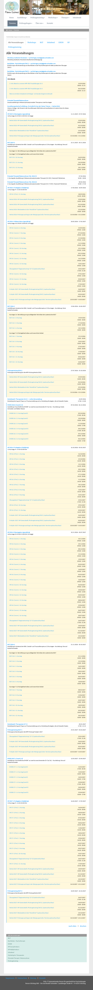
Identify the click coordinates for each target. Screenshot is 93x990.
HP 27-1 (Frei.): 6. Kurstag (17, 833)
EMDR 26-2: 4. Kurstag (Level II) (18, 428)
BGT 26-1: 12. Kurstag (16, 362)
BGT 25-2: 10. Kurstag (16, 157)
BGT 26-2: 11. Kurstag (16, 710)
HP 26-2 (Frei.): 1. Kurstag (17, 454)
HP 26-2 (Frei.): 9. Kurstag (17, 495)
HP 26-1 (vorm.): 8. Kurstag (17, 238)
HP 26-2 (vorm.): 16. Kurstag (17, 615)
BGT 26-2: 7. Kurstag (15, 690)
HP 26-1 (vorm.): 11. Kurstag (17, 253)
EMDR (61, 42)
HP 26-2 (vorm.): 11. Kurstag (17, 590)
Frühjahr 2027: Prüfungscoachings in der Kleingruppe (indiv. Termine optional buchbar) (35, 299)
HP (68, 42)
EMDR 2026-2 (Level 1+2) (15, 405)
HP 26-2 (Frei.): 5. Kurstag (17, 474)
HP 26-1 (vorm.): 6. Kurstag (17, 228)
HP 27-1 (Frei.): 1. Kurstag (17, 807)
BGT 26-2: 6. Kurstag (15, 681)
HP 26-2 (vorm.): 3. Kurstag (17, 549)
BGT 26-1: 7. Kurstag (15, 336)
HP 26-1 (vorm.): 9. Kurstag (17, 243)
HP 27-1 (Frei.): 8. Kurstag (17, 843)
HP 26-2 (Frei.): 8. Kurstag (17, 490)
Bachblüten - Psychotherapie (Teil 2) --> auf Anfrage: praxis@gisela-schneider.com (31, 71)
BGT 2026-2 (11, 644)
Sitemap (33, 978)
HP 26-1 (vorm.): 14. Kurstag (17, 274)
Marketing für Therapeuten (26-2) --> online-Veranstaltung (24, 399)
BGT (41, 42)
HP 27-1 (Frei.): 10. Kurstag (17, 853)
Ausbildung (21, 18)
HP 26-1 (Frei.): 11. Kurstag (17, 194)
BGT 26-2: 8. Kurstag (15, 695)
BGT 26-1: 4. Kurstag (15, 318)
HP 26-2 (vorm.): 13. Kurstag (17, 600)
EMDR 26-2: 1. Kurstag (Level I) (18, 413)
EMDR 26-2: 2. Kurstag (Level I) (18, 418)
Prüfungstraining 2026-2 (14, 370)
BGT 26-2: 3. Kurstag (15, 666)
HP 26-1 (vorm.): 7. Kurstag (17, 233)
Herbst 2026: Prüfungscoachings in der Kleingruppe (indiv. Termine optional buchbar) (34, 136)
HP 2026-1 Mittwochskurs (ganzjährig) (19, 221)
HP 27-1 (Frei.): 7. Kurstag (17, 838)
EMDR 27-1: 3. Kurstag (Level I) (18, 777)
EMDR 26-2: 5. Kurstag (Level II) (18, 434)
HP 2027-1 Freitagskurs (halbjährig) (18, 801)
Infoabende (77, 18)
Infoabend (51, 42)
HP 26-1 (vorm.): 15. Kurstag (17, 279)
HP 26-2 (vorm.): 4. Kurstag (17, 554)
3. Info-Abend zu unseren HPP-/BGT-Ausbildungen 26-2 (26, 88)
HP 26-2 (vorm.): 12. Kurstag (17, 595)
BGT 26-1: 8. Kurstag (15, 341)
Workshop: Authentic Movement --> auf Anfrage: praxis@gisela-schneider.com (30, 58)
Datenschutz (22, 978)
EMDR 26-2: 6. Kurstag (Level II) (18, 439)
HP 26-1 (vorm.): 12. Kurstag (17, 258)
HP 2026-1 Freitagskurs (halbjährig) (18, 188)
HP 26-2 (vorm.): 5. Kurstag (17, 559)
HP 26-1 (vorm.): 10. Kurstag (17, 248)
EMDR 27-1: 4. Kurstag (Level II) (18, 782)
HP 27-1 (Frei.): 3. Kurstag (17, 818)
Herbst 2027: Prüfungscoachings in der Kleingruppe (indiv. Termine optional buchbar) (34, 884)
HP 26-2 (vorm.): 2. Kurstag (17, 544)
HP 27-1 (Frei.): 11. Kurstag (17, 864)
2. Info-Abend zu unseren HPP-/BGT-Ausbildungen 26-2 (26, 83)
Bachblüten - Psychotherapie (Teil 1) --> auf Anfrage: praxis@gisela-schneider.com (31, 63)
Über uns (39, 23)
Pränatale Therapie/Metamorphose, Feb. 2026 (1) (22, 176)
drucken (83, 926)
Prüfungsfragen (25, 23)
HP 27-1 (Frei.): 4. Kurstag (17, 823)
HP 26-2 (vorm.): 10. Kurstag (17, 585)
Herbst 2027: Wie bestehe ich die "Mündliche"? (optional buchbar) (29, 636)
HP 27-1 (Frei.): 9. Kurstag (17, 848)
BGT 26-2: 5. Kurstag (15, 676)
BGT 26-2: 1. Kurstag (15, 656)
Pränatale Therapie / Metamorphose (18, 958)
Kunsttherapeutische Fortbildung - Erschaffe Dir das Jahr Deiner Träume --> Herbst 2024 (33, 106)
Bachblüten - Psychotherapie (16, 941)
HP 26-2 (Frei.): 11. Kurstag (17, 510)
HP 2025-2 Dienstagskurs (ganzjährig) (18, 114)
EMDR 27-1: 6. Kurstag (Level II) (18, 792)
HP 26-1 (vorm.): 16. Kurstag (17, 284)
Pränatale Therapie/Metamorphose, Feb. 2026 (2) (22, 182)
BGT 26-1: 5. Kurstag (15, 323)
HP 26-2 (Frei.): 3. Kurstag (17, 464)
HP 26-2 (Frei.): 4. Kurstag (17, 469)
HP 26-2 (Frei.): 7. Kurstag (17, 484)
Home (11, 18)
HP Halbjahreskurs (13, 949)
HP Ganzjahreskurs (13, 947)
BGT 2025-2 (11, 142)
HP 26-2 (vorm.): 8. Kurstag (17, 574)
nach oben (72, 926)
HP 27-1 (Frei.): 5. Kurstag (17, 828)
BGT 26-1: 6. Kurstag (15, 328)
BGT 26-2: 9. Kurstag (15, 700)
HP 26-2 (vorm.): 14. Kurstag (17, 605)
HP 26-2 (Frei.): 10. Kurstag (17, 505)
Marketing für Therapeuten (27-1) (17, 724)
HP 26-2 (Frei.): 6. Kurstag (17, 479)
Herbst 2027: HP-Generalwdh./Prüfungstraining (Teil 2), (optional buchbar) (31, 631)
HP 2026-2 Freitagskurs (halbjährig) (18, 447)
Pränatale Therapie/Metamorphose (17, 100)
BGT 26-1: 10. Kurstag (16, 351)
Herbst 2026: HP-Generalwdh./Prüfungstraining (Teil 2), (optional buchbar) (31, 125)
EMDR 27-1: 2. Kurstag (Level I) (18, 772)
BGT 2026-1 (11, 306)
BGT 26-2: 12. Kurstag (16, 715)
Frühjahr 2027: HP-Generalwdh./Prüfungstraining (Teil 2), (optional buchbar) (32, 294)
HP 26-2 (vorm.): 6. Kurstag (17, 564)
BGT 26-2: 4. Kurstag (15, 671)
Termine (12, 23)
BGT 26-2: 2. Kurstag (15, 661)
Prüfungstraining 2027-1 (14, 730)
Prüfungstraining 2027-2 (14, 891)
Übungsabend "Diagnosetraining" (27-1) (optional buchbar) (27, 269)
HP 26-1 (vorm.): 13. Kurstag (17, 264)
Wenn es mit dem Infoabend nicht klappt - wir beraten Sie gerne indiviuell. (31, 94)
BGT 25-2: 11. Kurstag (16, 162)
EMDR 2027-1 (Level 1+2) (15, 758)
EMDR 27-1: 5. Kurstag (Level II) (18, 787)
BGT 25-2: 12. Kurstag (16, 167)
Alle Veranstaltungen (16, 42)
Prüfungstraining (37, 18)
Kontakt (50, 23)
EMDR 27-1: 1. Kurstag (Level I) (18, 767)
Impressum (10, 978)
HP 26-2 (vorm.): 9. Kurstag (17, 580)
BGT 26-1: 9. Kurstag (15, 346)
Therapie (64, 18)
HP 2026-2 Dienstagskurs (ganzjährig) (18, 532)
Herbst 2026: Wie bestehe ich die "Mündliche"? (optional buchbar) (29, 130)
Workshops (52, 18)
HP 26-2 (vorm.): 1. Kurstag (17, 539)
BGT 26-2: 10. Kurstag (16, 705)
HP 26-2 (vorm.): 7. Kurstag (17, 569)
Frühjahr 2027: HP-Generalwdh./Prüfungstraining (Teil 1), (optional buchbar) (32, 289)
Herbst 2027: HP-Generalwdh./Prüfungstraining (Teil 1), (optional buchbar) (31, 625)
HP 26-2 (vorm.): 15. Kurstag (17, 610)
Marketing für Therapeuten (16, 955)
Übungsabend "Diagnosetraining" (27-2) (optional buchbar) (27, 620)
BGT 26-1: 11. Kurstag (16, 357)
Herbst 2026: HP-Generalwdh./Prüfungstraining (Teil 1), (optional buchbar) (31, 120)
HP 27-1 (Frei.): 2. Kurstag (17, 812)
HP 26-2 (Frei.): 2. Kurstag (17, 459)
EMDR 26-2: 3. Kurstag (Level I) (18, 423)
